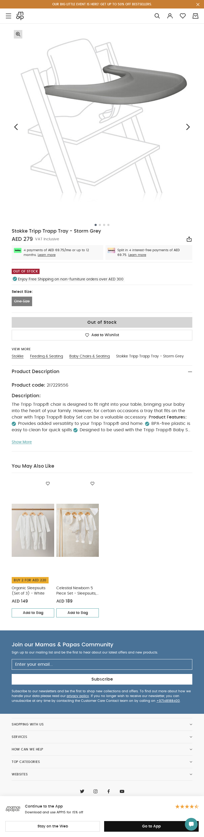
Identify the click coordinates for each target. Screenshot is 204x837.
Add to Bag (33, 613)
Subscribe (102, 679)
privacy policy (78, 696)
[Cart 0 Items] (195, 16)
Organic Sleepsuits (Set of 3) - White (28, 590)
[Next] (188, 126)
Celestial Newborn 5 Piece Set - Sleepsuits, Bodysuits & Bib (76, 591)
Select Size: (22, 292)
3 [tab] (104, 225)
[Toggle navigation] (8, 16)
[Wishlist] (48, 483)
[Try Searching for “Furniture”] (157, 16)
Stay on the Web (52, 826)
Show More (22, 442)
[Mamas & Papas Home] (20, 16)
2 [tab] (100, 225)
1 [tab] (96, 225)
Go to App (151, 826)
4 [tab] (108, 225)
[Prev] (16, 126)
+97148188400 (168, 700)
